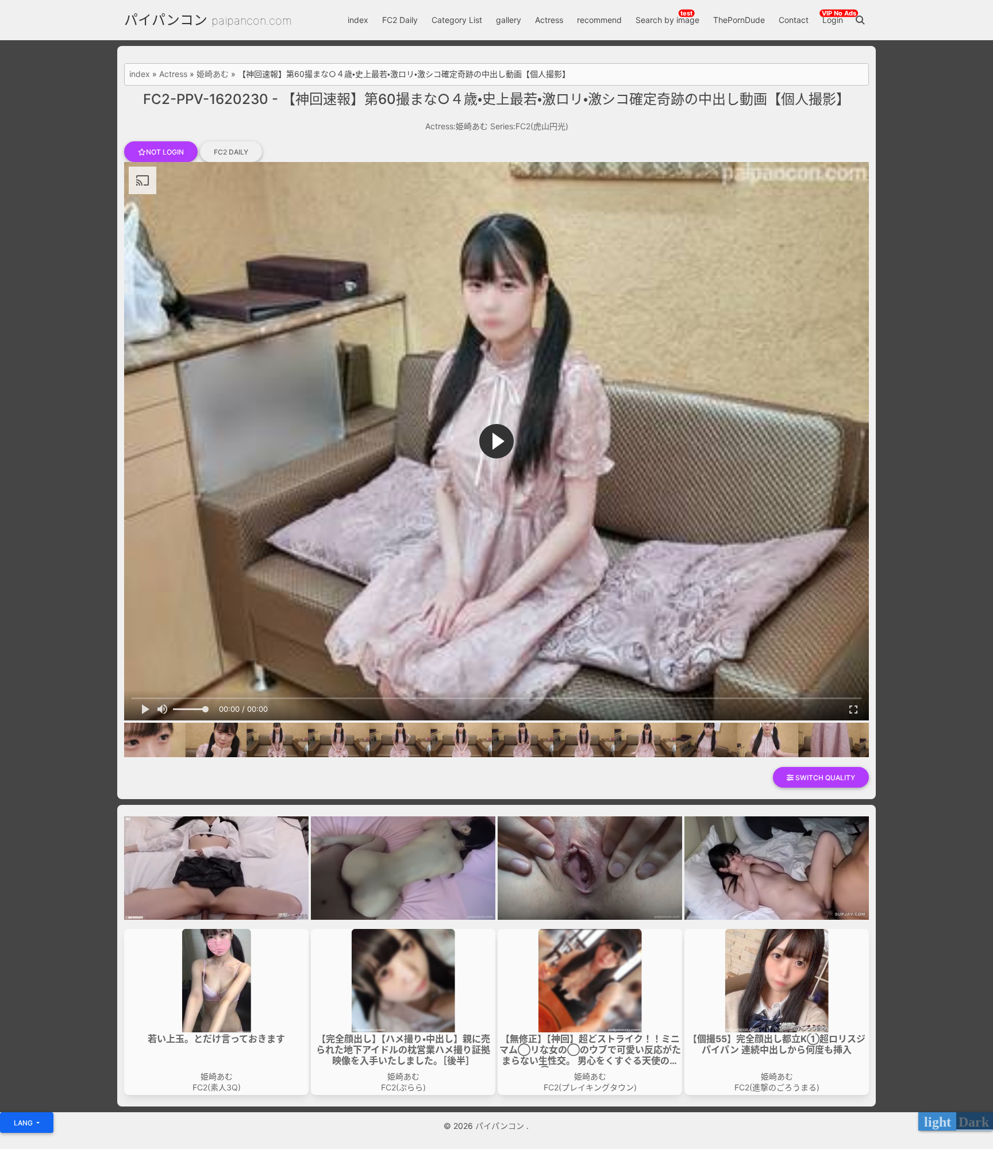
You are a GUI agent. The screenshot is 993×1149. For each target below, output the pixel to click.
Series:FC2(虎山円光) (529, 126)
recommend (599, 20)
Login (832, 20)
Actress (549, 20)
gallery (508, 20)
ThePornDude (739, 20)
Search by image (667, 20)
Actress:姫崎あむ (456, 126)
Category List (457, 20)
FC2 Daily (400, 20)
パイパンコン (165, 19)
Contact (794, 20)
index (358, 20)
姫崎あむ (213, 74)
